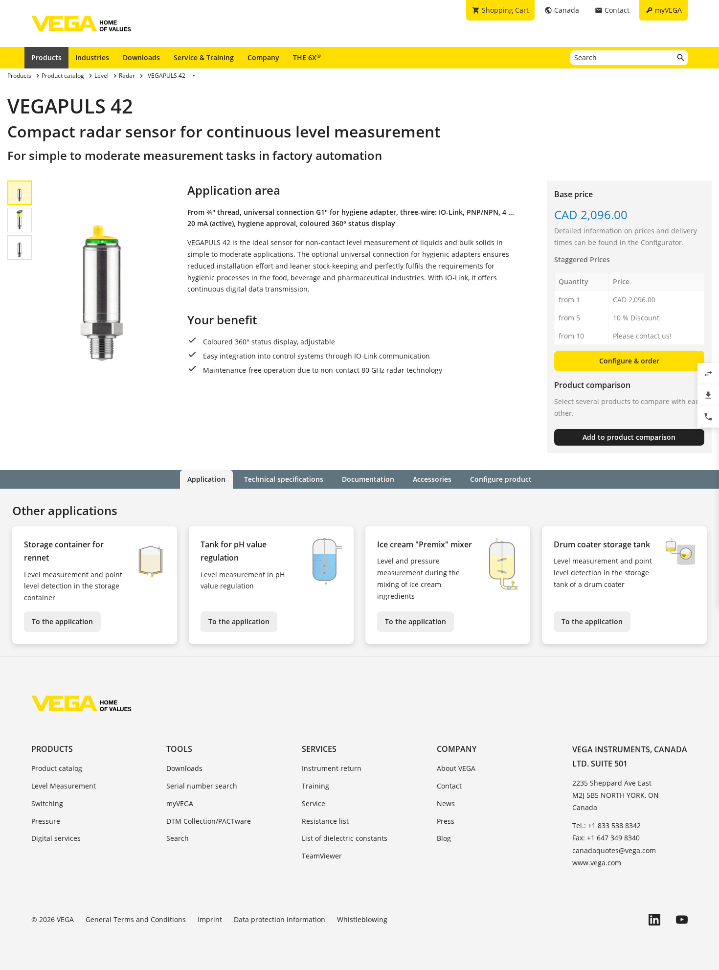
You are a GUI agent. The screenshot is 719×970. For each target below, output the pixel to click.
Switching (47, 803)
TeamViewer (322, 855)
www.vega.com (596, 862)
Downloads (141, 57)
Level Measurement (63, 785)
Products (46, 57)
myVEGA (179, 803)
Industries (92, 57)
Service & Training (204, 57)
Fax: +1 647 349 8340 (606, 837)
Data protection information (279, 919)
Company (263, 57)
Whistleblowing (362, 919)
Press (445, 821)
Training (315, 785)
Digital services (56, 838)
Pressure (45, 821)
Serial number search (201, 785)
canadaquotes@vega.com (614, 850)
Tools (179, 749)
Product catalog (56, 768)
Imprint (210, 919)
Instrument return (331, 768)
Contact (449, 785)
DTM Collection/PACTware (208, 821)
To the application (62, 621)
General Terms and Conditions (136, 919)
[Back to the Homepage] (81, 703)
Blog (444, 838)
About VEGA (456, 768)
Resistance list (325, 821)
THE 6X (307, 57)
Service (313, 803)
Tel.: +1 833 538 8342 (606, 825)
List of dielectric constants (344, 838)
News (446, 803)
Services (319, 749)
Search (177, 838)
